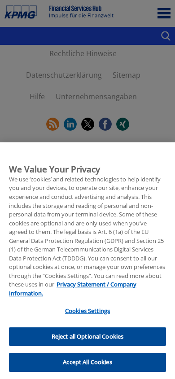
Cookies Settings (87, 311)
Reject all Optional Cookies (88, 336)
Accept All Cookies (87, 362)
